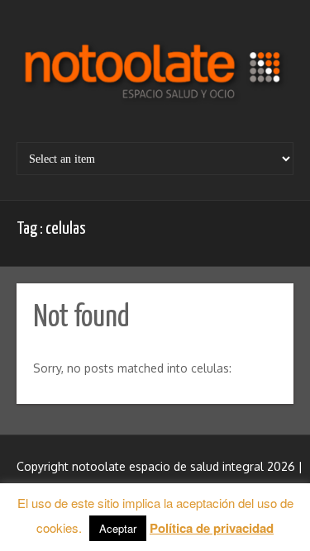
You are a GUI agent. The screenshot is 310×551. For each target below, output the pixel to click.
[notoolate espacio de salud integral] (155, 77)
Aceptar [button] (117, 528)
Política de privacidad (212, 528)
